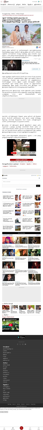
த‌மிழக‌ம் (18, 4)
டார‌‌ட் (4, 390)
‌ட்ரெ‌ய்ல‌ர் (5, 382)
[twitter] (20, 344)
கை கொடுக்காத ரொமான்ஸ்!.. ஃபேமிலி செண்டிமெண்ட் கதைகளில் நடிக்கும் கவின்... (14, 312)
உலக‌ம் (4, 356)
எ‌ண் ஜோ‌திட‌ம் (6, 386)
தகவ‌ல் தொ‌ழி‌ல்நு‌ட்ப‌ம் (8, 349)
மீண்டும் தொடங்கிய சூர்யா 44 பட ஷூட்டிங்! (21, 161)
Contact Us (28, 404)
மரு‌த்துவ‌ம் (5, 166)
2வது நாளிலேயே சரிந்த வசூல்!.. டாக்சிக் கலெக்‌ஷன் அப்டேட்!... (22, 312)
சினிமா (24, 4)
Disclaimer (23, 404)
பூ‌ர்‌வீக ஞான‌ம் (6, 396)
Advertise (18, 404)
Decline (6, 411)
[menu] (2, 2)
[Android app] (21, 337)
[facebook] (18, 344)
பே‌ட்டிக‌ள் (5, 367)
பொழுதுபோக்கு (6, 13)
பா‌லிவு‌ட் (5, 378)
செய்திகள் (3, 4)
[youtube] (23, 344)
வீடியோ (6, 315)
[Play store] (39, 1)
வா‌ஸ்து (4, 400)
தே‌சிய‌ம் (5, 354)
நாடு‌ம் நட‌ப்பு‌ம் (6, 360)
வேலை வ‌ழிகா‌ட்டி (7, 352)
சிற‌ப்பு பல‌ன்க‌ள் (6, 388)
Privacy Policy (33, 404)
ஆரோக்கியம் (37, 4)
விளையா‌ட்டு (11, 4)
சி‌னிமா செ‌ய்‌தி (6, 365)
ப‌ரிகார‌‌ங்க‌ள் (6, 394)
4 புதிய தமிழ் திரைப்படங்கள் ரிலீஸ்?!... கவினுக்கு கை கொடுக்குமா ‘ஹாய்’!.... (6, 312)
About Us (14, 404)
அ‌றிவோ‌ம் (5, 358)
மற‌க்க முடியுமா (6, 380)
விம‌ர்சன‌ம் (5, 370)
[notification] (41, 1)
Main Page (9, 404)
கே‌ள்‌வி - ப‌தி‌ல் (6, 392)
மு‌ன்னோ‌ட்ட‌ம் (6, 372)
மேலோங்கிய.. (13, 166)
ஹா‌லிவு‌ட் (5, 376)
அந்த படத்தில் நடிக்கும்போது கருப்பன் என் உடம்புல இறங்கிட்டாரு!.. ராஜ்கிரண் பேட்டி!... (31, 312)
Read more (13, 153)
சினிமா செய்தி (20, 13)
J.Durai (8, 46)
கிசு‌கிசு (4, 368)
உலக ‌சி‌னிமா (6, 374)
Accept (1, 411)
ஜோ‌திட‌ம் (30, 4)
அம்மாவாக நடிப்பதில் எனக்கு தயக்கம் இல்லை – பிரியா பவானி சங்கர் (39, 312)
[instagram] (25, 344)
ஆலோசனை (6, 398)
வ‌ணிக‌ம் (5, 350)
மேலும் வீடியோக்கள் (8, 317)
